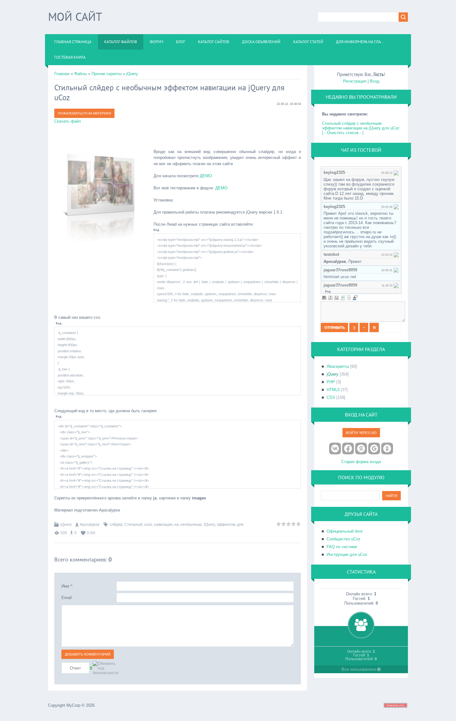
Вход (374, 81)
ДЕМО (206, 175)
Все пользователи (359, 669)
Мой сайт (75, 16)
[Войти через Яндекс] (361, 448)
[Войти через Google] (374, 448)
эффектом (226, 524)
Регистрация (354, 81)
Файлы (80, 73)
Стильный (133, 524)
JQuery (209, 524)
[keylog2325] (396, 172)
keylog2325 (334, 172)
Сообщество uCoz (343, 539)
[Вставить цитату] (355, 297)
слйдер (116, 524)
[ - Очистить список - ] (343, 132)
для (240, 524)
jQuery (132, 73)
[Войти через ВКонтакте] (335, 448)
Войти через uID (361, 433)
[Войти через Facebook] (348, 448)
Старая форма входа (361, 461)
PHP (331, 382)
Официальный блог (345, 531)
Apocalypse (90, 524)
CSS (331, 397)
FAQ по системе (342, 546)
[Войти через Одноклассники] (387, 448)
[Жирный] (324, 297)
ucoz (148, 524)
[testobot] (396, 254)
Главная (61, 73)
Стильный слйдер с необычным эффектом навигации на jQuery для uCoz (361, 125)
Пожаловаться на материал (84, 113)
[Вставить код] (342, 297)
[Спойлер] (348, 297)
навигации (163, 524)
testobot (331, 254)
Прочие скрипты (107, 73)
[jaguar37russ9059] (396, 270)
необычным (191, 524)
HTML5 (333, 389)
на (176, 524)
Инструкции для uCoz (347, 554)
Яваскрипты (338, 366)
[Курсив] (330, 297)
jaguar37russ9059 (340, 270)
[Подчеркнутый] (336, 297)
